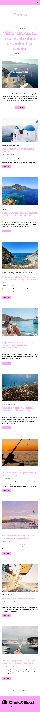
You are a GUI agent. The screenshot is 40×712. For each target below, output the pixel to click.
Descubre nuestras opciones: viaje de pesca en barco (19, 474)
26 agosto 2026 (6, 219)
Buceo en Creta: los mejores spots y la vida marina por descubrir (19, 214)
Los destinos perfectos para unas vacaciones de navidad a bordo (19, 661)
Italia (14, 273)
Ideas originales (30, 27)
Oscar (25, 53)
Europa (33, 208)
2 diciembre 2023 (17, 53)
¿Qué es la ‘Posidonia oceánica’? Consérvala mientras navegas (18, 409)
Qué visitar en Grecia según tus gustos (18, 150)
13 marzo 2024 (6, 601)
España (33, 272)
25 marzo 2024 (6, 541)
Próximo (24, 690)
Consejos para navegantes (12, 27)
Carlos (14, 219)
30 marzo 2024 (6, 478)
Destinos (27, 208)
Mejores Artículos (20, 28)
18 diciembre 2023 (7, 666)
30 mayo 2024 (5, 413)
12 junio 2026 (5, 285)
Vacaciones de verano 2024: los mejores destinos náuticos (18, 536)
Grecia (23, 27)
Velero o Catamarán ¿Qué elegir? (19, 598)
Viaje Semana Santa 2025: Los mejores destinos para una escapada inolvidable (17, 345)
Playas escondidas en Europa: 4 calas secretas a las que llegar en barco (19, 280)
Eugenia (14, 541)
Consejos (4, 208)
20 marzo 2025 (6, 351)
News (18, 145)
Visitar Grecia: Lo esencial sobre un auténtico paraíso (20, 41)
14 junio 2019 (5, 154)
